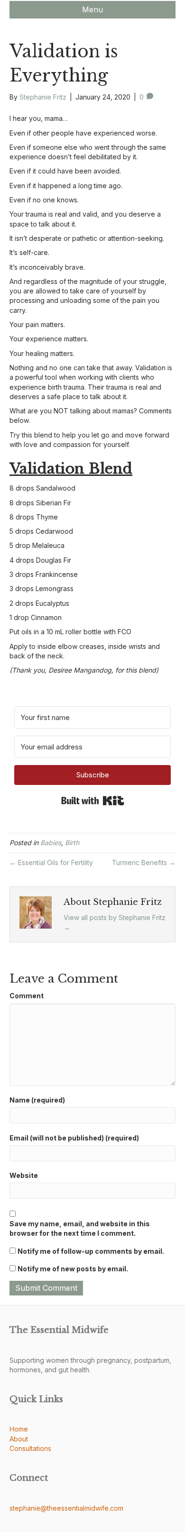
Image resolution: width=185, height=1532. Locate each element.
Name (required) (37, 1100)
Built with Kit (92, 800)
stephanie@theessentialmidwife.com (66, 1508)
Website (23, 1175)
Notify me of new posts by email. (73, 1269)
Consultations (30, 1448)
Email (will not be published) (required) (74, 1138)
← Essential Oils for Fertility (51, 862)
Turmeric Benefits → (144, 862)
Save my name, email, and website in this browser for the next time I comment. (79, 1228)
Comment (26, 996)
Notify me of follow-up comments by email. (91, 1251)
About (18, 1439)
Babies (50, 843)
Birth (72, 843)
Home (18, 1429)
